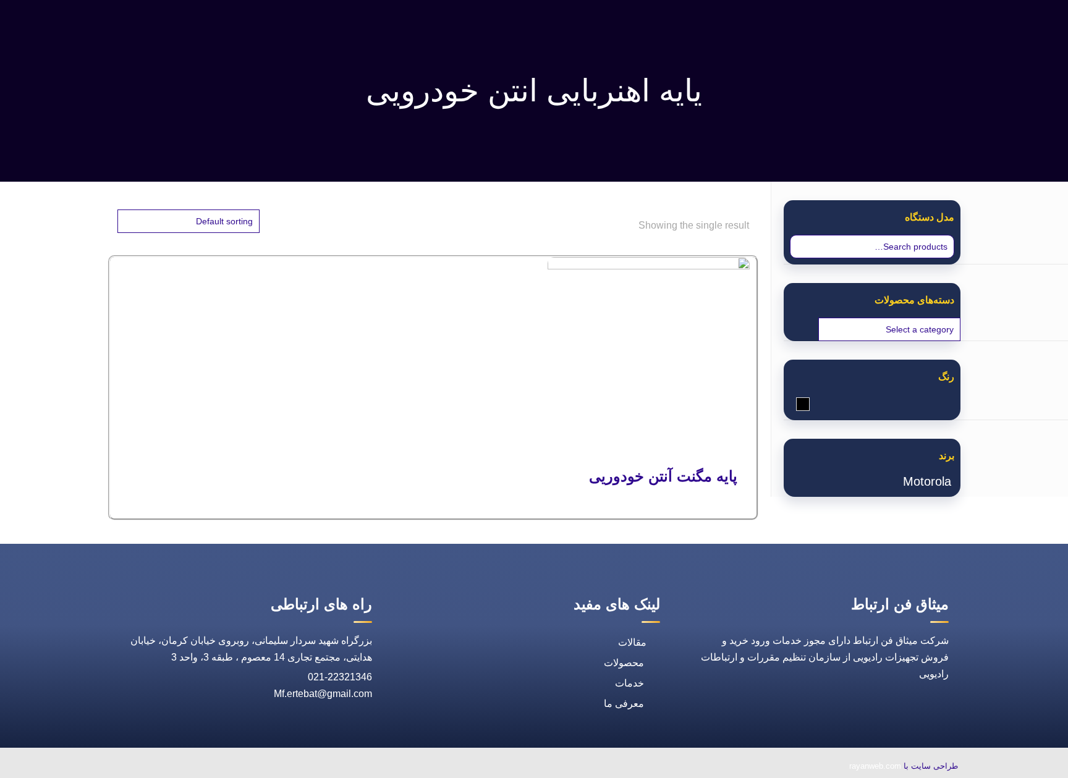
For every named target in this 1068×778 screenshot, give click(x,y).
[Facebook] (246, 767)
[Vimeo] (189, 767)
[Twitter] (217, 767)
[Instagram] (160, 767)
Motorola (927, 481)
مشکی (796, 405)
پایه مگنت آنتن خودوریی (663, 476)
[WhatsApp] (274, 767)
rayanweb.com (875, 766)
